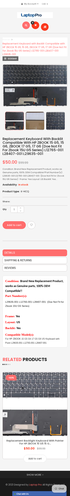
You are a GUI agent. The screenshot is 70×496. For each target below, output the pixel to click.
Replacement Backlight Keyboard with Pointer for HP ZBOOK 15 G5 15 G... (35, 442)
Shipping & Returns (18, 260)
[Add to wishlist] (31, 225)
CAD (44, 3)
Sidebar (12, 58)
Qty (4, 209)
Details (9, 252)
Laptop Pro (35, 484)
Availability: (10, 184)
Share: (6, 201)
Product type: (11, 191)
